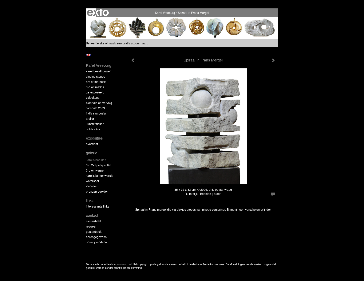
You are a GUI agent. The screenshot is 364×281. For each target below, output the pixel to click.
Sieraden (92, 186)
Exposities (94, 138)
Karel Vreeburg (165, 13)
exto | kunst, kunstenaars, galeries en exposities (98, 12)
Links (90, 200)
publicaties (93, 129)
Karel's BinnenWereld (99, 175)
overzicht (92, 144)
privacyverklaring (97, 242)
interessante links (97, 206)
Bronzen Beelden (97, 191)
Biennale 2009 (95, 108)
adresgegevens (96, 237)
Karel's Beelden (96, 160)
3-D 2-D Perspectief (98, 165)
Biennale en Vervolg (99, 103)
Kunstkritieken (95, 124)
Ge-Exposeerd (95, 92)
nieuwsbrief (93, 221)
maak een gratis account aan (127, 43)
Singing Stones (95, 76)
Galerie (91, 152)
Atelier (90, 118)
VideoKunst (93, 97)
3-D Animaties (95, 87)
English (88, 55)
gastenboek (94, 231)
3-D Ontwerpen (95, 170)
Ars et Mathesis (96, 82)
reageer (91, 226)
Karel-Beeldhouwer (98, 71)
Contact (92, 215)
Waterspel (92, 181)
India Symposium (97, 113)
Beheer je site (95, 43)
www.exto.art (124, 264)
